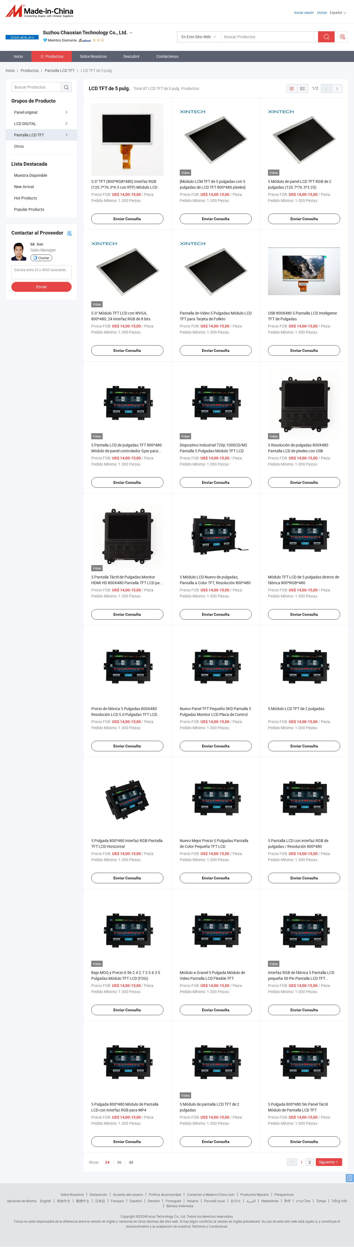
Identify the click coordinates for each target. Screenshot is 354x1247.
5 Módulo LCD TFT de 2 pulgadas (296, 708)
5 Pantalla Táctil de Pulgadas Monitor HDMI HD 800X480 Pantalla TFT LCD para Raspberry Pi (127, 582)
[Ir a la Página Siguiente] (337, 88)
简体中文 (63, 1201)
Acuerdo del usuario (128, 1194)
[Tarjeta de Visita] (69, 233)
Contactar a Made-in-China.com (211, 1194)
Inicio (18, 56)
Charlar (43, 258)
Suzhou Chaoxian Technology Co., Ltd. (85, 32)
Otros (19, 146)
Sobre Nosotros (93, 56)
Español (136, 1201)
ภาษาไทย (303, 1201)
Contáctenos (167, 56)
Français (117, 1201)
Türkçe (321, 1201)
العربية (251, 1201)
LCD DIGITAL (25, 123)
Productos (54, 56)
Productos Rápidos (254, 1194)
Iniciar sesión (304, 12)
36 (119, 1162)
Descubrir (131, 56)
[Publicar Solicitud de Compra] (342, 36)
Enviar (41, 286)
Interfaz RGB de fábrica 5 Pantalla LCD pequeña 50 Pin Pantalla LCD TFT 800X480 (301, 978)
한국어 (236, 1201)
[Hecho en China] (41, 10)
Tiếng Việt (339, 1201)
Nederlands (269, 1201)
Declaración (98, 1194)
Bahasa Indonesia (179, 1206)
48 (131, 1162)
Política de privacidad (165, 1194)
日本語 (100, 1201)
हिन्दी (287, 1201)
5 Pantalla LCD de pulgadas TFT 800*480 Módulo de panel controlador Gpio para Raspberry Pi (126, 450)
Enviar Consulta (127, 219)
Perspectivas (284, 1194)
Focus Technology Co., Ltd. (166, 1216)
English (45, 1201)
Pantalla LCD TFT (29, 134)
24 (107, 1162)
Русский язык (214, 1201)
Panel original (25, 112)
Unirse (322, 12)
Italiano (192, 1201)
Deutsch (154, 1201)
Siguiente (327, 1162)
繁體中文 (82, 1201)
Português (173, 1201)
